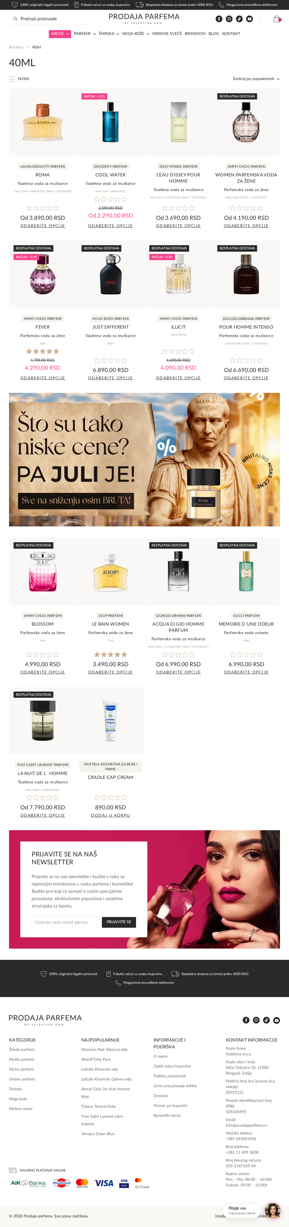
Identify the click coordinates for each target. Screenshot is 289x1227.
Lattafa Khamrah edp (99, 1069)
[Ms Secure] (142, 1183)
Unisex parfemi (22, 1079)
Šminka (106, 34)
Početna (16, 47)
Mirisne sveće (167, 34)
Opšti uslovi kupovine (172, 1066)
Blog (214, 34)
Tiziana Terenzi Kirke (98, 1107)
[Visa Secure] (124, 1183)
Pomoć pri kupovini (170, 1106)
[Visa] (103, 1183)
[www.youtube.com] (249, 18)
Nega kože (133, 34)
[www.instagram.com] (229, 19)
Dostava (161, 1096)
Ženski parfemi (21, 1050)
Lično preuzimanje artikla (175, 1086)
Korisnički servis (167, 1116)
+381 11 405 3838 (242, 1153)
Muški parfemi (21, 1060)
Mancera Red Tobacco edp (104, 1050)
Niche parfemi (21, 1069)
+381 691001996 (241, 1139)
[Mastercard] (82, 1183)
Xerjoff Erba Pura (96, 1060)
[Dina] (61, 1183)
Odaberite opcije (42, 226)
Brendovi (195, 34)
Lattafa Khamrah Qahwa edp (106, 1079)
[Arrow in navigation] (66, 34)
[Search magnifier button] (15, 19)
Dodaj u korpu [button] (110, 816)
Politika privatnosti (170, 1076)
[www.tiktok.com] (239, 19)
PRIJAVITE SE (119, 922)
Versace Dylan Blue (98, 1134)
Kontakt (231, 34)
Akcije (57, 34)
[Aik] (28, 1183)
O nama (160, 1056)
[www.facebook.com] (219, 19)
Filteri (23, 79)
